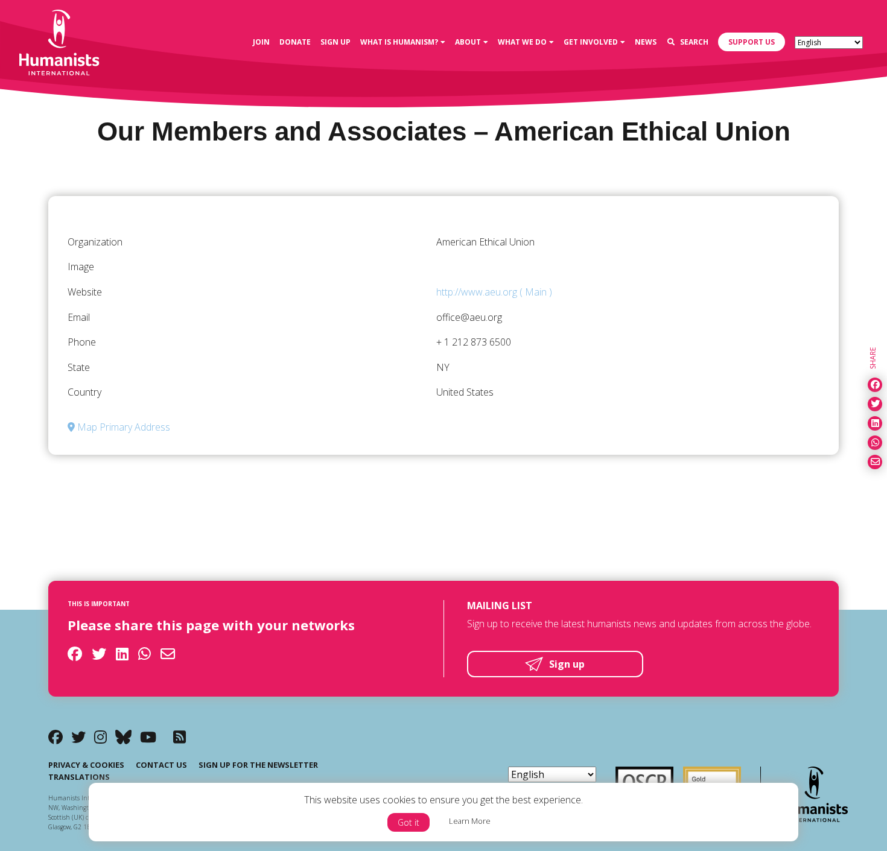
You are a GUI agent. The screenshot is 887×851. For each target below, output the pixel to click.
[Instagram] (100, 737)
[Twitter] (78, 737)
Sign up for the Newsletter (258, 764)
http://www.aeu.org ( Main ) (494, 292)
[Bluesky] (123, 737)
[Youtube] (148, 737)
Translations (79, 776)
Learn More (470, 820)
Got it (408, 822)
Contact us (161, 764)
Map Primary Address (122, 427)
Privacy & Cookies (86, 764)
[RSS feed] (179, 737)
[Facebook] (55, 737)
